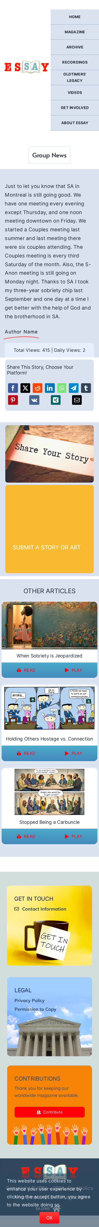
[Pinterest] (13, 400)
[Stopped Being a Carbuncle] (49, 771)
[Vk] (34, 400)
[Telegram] (74, 388)
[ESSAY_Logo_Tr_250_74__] (49, 1166)
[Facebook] (13, 388)
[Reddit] (38, 388)
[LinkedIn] (50, 388)
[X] (25, 388)
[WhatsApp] (61, 388)
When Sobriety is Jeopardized (49, 656)
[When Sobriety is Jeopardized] (49, 604)
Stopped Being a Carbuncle (49, 822)
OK (49, 1218)
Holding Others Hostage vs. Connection (49, 739)
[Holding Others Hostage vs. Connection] (49, 687)
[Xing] (56, 400)
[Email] (77, 400)
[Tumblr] (86, 388)
